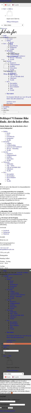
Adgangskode (4, 404)
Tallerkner (13, 78)
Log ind (10, 407)
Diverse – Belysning (16, 58)
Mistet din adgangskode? (7, 411)
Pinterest (6, 234)
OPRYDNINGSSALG (9, 105)
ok (12, 393)
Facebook (6, 230)
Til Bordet (10, 71)
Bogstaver (13, 63)
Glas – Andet (13, 75)
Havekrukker (14, 85)
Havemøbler (13, 83)
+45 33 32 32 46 (4, 248)
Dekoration (13, 68)
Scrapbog (6, 107)
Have (8, 81)
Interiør (9, 61)
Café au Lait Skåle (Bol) (17, 76)
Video (5, 108)
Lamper (12, 52)
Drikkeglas (13, 73)
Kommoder (13, 47)
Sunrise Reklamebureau (15, 274)
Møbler (9, 41)
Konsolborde (14, 46)
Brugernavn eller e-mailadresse (10, 399)
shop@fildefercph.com (7, 249)
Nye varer (10, 39)
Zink (11, 88)
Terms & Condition (22, 272)
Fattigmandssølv (15, 64)
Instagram (6, 232)
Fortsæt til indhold (5, 1)
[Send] (4, 114)
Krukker (12, 66)
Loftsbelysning (14, 54)
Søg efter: (6, 110)
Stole (11, 44)
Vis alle (12, 59)
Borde (12, 42)
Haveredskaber (14, 87)
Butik (4, 35)
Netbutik (6, 37)
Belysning (6, 142)
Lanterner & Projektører (17, 56)
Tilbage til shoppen (12, 21)
